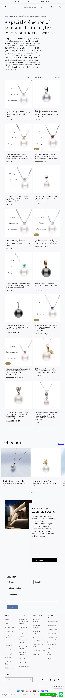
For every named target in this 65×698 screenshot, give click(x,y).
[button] (5, 7)
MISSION (8, 658)
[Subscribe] (30, 679)
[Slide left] (29, 493)
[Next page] (45, 432)
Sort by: (30, 77)
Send (13, 607)
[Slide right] (36, 493)
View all (61, 444)
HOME (7, 619)
